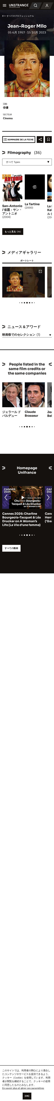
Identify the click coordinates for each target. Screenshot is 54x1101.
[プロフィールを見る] (47, 5)
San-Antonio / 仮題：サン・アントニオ (12, 209)
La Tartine (32, 204)
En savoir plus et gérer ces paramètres (23, 1088)
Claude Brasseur (31, 414)
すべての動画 (11, 548)
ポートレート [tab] (27, 260)
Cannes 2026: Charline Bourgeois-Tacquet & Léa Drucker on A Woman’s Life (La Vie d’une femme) (21, 519)
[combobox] (27, 162)
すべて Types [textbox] (13, 161)
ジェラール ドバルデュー (11, 414)
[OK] (27, 1096)
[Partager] (40, 139)
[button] (40, 271)
